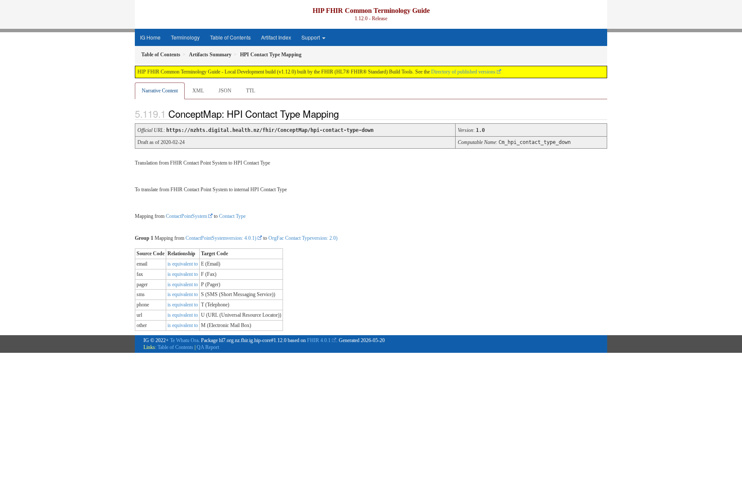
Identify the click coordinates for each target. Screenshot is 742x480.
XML (198, 91)
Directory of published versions (463, 72)
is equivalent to (182, 264)
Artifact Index (276, 37)
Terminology (185, 37)
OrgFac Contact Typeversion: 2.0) (303, 238)
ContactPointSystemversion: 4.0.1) (221, 238)
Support (311, 37)
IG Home (150, 37)
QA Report (208, 347)
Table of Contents (230, 37)
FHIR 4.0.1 (319, 340)
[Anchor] (346, 113)
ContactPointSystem (186, 216)
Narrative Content (160, 91)
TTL (250, 91)
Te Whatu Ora (184, 340)
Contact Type (232, 216)
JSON (225, 91)
